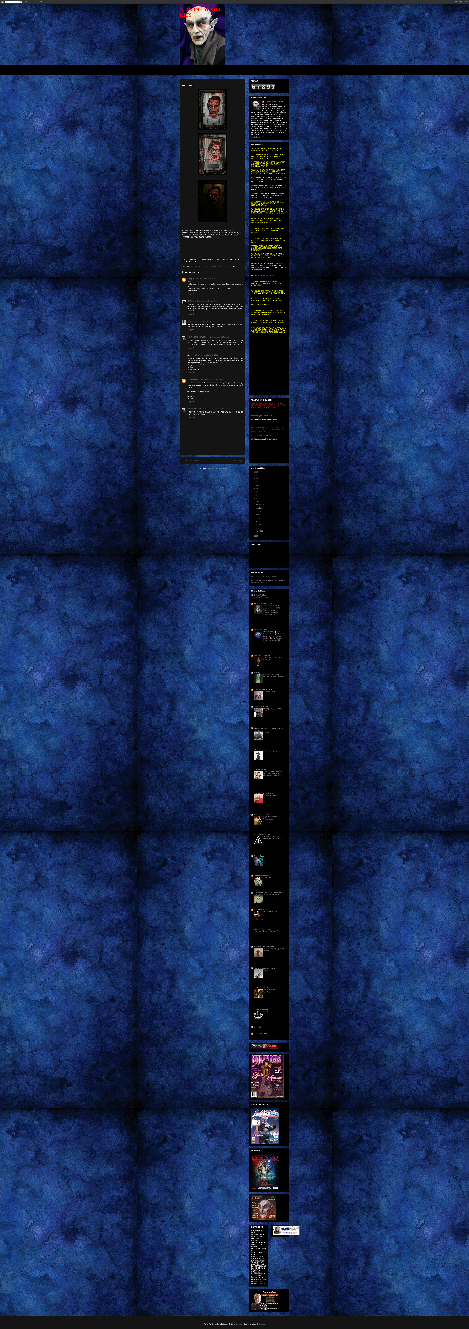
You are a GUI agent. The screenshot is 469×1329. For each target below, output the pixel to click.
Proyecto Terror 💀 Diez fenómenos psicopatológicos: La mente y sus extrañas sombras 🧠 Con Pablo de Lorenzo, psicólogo (273, 636)
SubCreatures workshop (264, 947)
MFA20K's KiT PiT (261, 750)
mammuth (239, 1324)
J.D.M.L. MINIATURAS (263, 604)
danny (189, 279)
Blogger (261, 1324)
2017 (256, 475)
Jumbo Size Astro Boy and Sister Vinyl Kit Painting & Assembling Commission (272, 773)
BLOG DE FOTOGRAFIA (264, 793)
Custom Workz (260, 769)
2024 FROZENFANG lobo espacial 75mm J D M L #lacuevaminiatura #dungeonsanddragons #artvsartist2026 (272, 610)
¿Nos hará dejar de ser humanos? (266, 931)
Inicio (215, 460)
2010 (256, 498)
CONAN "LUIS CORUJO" (196, 337)
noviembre (260, 505)
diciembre (260, 501)
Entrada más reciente (191, 460)
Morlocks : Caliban (270, 692)
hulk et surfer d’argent (262, 597)
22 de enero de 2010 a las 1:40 (220, 337)
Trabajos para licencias (271, 895)
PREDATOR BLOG (261, 988)
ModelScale (258, 1027)
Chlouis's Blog (260, 595)
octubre (259, 508)
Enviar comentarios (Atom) (217, 468)
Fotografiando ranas (270, 795)
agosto (259, 511)
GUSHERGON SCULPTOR (264, 968)
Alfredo (190, 321)
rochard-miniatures (262, 834)
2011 (256, 495)
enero (258, 528)
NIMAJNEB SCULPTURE (264, 690)
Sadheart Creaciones (262, 929)
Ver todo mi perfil (257, 137)
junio (258, 515)
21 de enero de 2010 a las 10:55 (204, 279)
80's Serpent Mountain (271, 752)
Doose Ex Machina (261, 1009)
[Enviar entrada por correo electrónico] (234, 266)
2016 (256, 478)
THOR (265, 970)
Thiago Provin (260, 856)
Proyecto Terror (260, 630)
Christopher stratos (262, 876)
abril (258, 521)
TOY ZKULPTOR (260, 910)
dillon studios (192, 380)
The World (267, 732)
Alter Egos (258, 673)
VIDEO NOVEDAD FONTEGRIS (263, 576)
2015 (256, 482)
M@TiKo (190, 301)
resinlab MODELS (261, 707)
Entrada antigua (236, 460)
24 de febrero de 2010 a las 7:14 (220, 409)
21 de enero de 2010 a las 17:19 (206, 301)
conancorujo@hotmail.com (261, 416)
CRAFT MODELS (260, 1034)
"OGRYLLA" (267, 877)
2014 (256, 485)
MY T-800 (259, 531)
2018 (256, 472)
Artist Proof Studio (261, 815)
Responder (191, 294)
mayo (258, 518)
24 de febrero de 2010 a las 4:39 (210, 380)
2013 (256, 488)
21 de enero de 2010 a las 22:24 (205, 321)
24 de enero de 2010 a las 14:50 (206, 355)
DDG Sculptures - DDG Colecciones (268, 893)
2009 (256, 536)
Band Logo (267, 1011)
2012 (256, 492)
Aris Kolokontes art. (262, 656)
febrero (259, 525)
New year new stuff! (270, 912)
